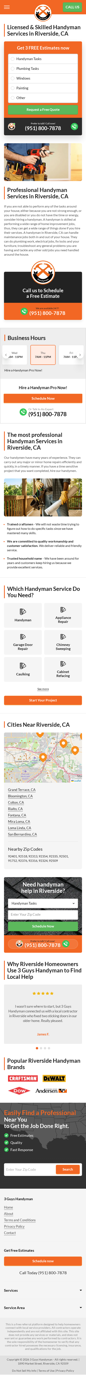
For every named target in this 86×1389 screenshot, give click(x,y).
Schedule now (43, 1261)
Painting (22, 88)
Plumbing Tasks (27, 68)
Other (20, 98)
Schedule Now (43, 398)
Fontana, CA (17, 815)
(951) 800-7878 (47, 313)
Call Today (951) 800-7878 (43, 1272)
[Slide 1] (37, 1048)
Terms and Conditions (20, 1220)
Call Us (72, 7)
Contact (10, 1233)
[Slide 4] (49, 1048)
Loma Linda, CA (19, 828)
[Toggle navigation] (7, 7)
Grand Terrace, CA (22, 790)
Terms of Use (46, 1370)
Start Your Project (43, 700)
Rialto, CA (15, 809)
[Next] (80, 354)
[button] (43, 757)
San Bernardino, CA (22, 834)
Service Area (14, 1307)
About (8, 1214)
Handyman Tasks (28, 59)
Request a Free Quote (43, 109)
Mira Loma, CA (19, 821)
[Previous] (6, 354)
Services (11, 1290)
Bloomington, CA (20, 796)
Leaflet (77, 780)
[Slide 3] (45, 1048)
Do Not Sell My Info (24, 1370)
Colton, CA (16, 802)
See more (43, 689)
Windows (23, 78)
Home (8, 1207)
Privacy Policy (14, 1226)
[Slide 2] (41, 1048)
